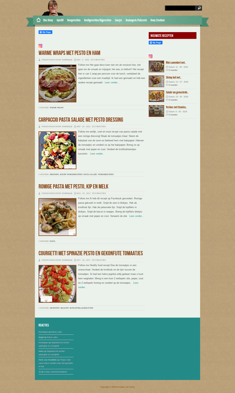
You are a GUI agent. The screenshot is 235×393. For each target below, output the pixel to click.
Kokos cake (56, 332)
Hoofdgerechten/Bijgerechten (97, 20)
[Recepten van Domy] (37, 20)
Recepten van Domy (125, 387)
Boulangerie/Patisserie (136, 20)
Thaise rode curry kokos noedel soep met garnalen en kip (56, 363)
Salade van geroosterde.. (177, 92)
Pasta (52, 241)
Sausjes (118, 20)
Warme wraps (57, 107)
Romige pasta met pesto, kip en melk (73, 186)
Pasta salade (90, 174)
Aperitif (60, 20)
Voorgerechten (73, 20)
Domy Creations (158, 20)
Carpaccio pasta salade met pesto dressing (81, 119)
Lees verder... (111, 82)
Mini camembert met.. (176, 63)
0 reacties (99, 60)
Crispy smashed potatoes (55, 372)
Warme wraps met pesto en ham (69, 53)
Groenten (54, 308)
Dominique (43, 332)
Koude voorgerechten (71, 174)
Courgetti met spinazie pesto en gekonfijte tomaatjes (91, 253)
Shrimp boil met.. (173, 77)
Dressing (54, 174)
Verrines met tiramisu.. (176, 107)
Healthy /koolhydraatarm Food (77, 308)
